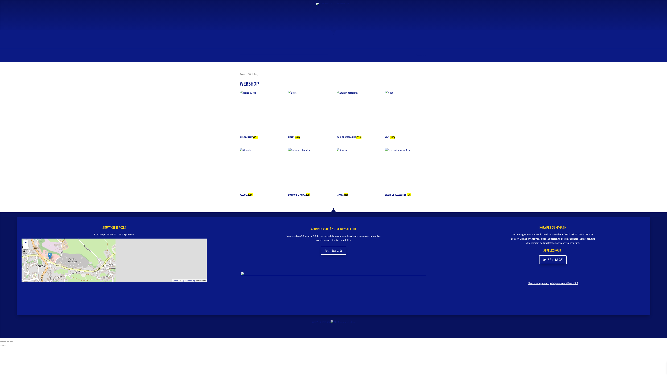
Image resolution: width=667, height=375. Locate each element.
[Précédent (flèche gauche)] (1, 345)
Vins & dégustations (306, 42)
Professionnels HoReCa (366, 42)
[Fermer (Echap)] (11, 341)
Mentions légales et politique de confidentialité (553, 283)
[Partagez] (8, 341)
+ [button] (26, 242)
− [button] (26, 247)
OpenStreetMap (188, 280)
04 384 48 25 (553, 259)
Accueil (247, 42)
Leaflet (175, 280)
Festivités (334, 42)
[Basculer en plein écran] (4, 341)
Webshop (397, 42)
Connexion (421, 55)
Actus (262, 42)
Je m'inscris (333, 250)
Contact (415, 42)
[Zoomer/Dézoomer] (1, 341)
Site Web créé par (321, 321)
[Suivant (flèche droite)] (4, 345)
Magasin (278, 42)
